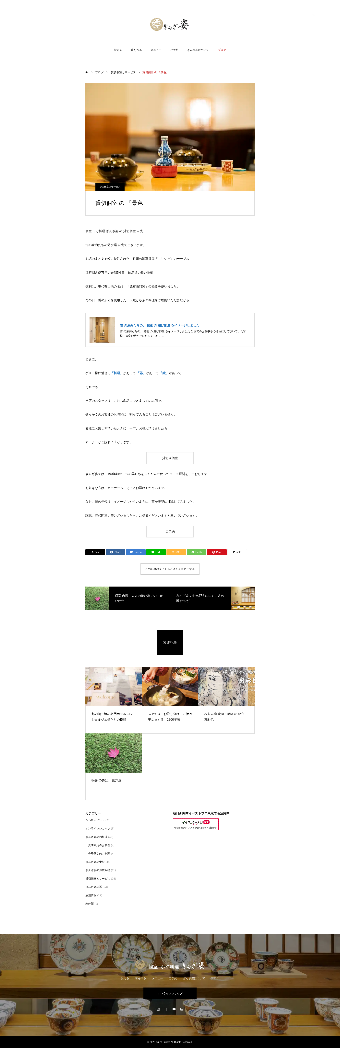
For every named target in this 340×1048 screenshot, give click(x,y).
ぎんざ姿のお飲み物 (97, 870)
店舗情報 (90, 895)
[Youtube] (174, 1009)
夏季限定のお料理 (99, 845)
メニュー (156, 49)
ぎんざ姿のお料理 (96, 836)
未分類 (89, 903)
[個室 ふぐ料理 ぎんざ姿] (170, 24)
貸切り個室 (170, 458)
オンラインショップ (97, 828)
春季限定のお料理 (99, 853)
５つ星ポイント (95, 820)
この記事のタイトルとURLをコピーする (170, 568)
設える (118, 49)
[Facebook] (166, 1009)
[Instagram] (158, 1009)
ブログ (222, 49)
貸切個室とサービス (110, 186)
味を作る (136, 49)
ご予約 (174, 49)
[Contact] (182, 1009)
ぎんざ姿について (198, 49)
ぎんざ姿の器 (93, 886)
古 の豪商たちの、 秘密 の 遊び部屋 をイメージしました (160, 325)
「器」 (141, 373)
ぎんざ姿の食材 (95, 861)
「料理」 (117, 373)
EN (313, 15)
